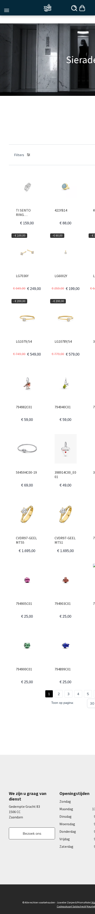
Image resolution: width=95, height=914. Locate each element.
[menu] (6, 10)
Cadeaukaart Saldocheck (71, 906)
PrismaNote (83, 902)
